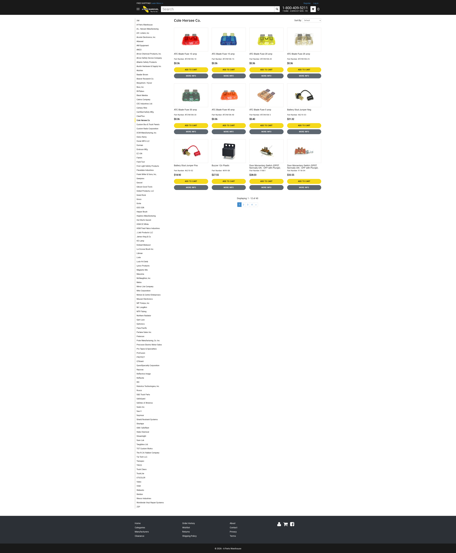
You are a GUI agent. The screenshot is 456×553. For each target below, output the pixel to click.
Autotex (140, 70)
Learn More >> (157, 3)
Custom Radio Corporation (147, 129)
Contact (233, 527)
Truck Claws (142, 469)
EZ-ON (139, 153)
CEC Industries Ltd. (144, 104)
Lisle (139, 257)
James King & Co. (144, 237)
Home (138, 523)
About (232, 523)
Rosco (139, 390)
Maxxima (140, 274)
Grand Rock (141, 195)
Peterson (140, 336)
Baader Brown (142, 74)
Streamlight (141, 436)
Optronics (141, 324)
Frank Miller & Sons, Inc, (146, 174)
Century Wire (142, 108)
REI (138, 382)
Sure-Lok (140, 440)
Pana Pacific (142, 328)
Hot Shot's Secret (144, 220)
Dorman (140, 145)
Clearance (139, 536)
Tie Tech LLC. (142, 457)
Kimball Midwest (144, 245)
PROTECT (141, 357)
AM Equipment (143, 45)
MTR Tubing (141, 311)
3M (138, 20)
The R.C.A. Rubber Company (148, 453)
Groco (139, 199)
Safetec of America (145, 403)
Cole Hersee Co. (143, 120)
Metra (139, 282)
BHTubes (140, 91)
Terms (233, 536)
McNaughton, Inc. (144, 278)
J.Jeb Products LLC (145, 232)
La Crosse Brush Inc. (145, 249)
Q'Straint (140, 361)
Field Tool (141, 162)
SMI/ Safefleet (143, 428)
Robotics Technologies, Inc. (148, 386)
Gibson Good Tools (144, 187)
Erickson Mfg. (142, 149)
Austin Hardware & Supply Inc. (149, 66)
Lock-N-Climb (142, 261)
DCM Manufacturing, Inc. (147, 133)
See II (139, 411)
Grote (139, 203)
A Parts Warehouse (145, 25)
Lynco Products (143, 266)
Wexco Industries (144, 498)
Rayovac (140, 370)
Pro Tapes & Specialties (147, 349)
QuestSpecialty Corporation (148, 365)
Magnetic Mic (142, 270)
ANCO (139, 50)
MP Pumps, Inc (143, 303)
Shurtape (140, 424)
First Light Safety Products (148, 166)
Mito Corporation (143, 291)
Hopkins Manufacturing (146, 216)
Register (307, 3)
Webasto (140, 490)
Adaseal (140, 41)
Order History (188, 523)
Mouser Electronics (145, 299)
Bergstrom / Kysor (144, 83)
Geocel (139, 183)
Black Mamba (142, 95)
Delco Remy (142, 137)
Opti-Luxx (141, 320)
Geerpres (140, 178)
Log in (315, 3)
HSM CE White (143, 224)
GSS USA (140, 207)
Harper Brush (142, 212)
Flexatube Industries (145, 170)
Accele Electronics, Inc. (146, 37)
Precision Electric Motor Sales (149, 345)
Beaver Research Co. (145, 79)
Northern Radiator (144, 315)
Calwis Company (143, 99)
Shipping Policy (189, 536)
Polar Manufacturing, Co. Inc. (148, 340)
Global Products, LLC (145, 191)
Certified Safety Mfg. (145, 112)
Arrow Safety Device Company (149, 58)
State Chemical (143, 432)
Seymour (140, 415)
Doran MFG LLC (143, 141)
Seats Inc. (141, 407)
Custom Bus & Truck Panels (148, 124)
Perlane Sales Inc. (144, 332)
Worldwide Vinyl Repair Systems (150, 502)
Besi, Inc (140, 87)
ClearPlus (141, 116)
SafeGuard (141, 399)
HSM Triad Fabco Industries (148, 228)
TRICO (139, 465)
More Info (191, 76)
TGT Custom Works (145, 448)
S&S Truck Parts (143, 394)
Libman (140, 253)
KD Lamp (140, 241)
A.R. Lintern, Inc (143, 33)
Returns (186, 531)
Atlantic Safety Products (147, 62)
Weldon (140, 494)
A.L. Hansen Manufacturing (148, 29)
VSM (139, 486)
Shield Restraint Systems (147, 419)
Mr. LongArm (142, 307)
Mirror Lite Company (145, 286)
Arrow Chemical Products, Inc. (149, 54)
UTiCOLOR (141, 478)
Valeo (139, 482)
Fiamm (139, 158)
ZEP (138, 507)
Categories (140, 527)
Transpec (140, 461)
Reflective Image (144, 374)
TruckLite (140, 473)
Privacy (233, 531)
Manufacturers (142, 531)
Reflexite (140, 378)
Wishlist (186, 527)
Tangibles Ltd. (142, 444)
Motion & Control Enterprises (149, 295)
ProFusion (141, 353)
